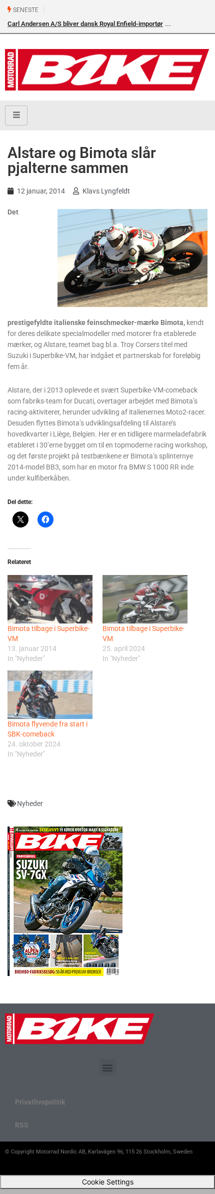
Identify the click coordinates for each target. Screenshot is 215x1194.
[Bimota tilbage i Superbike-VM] (50, 599)
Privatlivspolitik (40, 1102)
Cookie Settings (108, 1182)
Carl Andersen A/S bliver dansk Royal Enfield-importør (85, 24)
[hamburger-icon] (16, 116)
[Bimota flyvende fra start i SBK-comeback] (50, 694)
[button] (108, 1067)
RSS (21, 1125)
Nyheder (30, 804)
